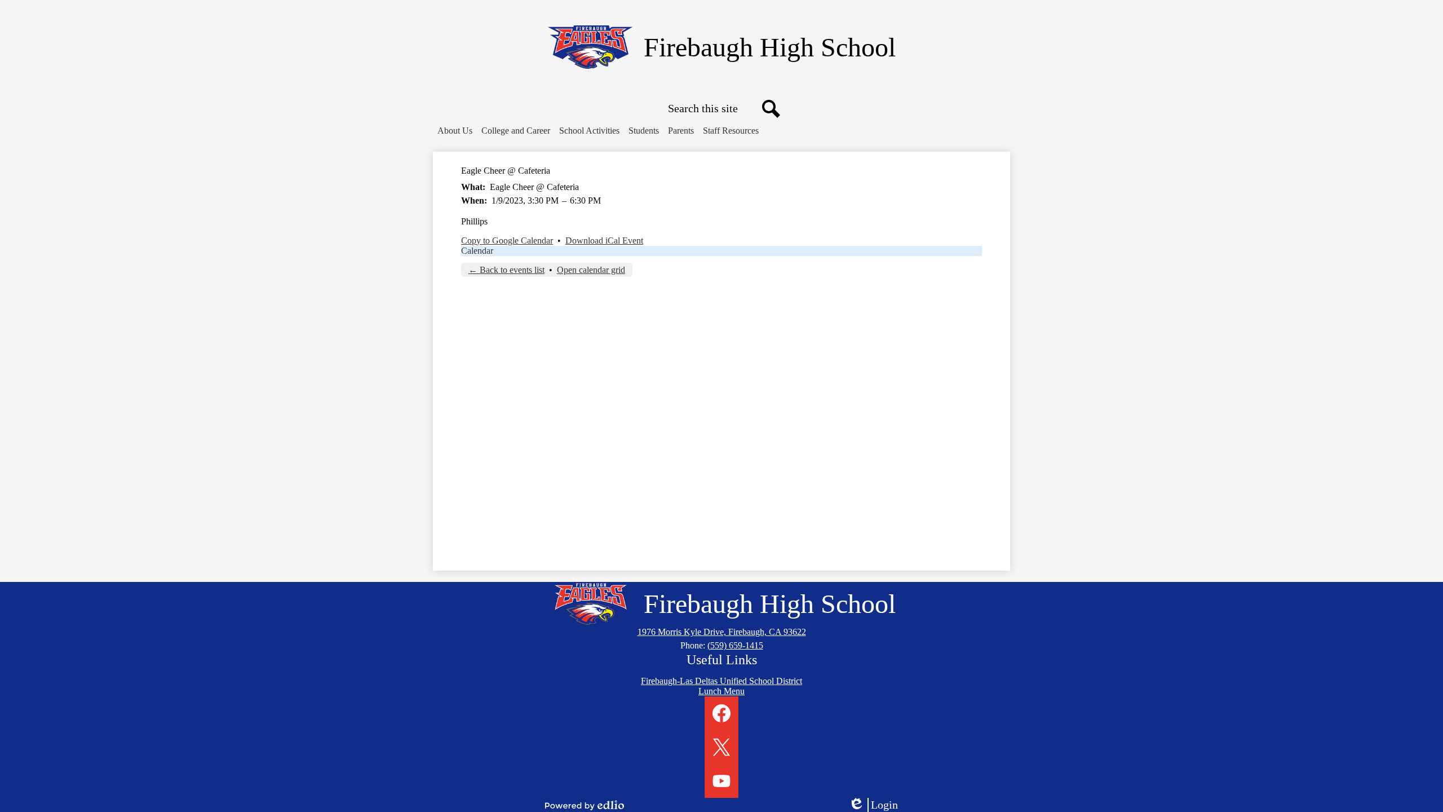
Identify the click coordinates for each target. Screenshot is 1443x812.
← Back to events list (506, 270)
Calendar (477, 250)
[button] (455, 130)
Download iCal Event (604, 240)
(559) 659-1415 (735, 645)
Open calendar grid (591, 270)
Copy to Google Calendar (507, 240)
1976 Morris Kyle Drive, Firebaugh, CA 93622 (722, 632)
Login (877, 805)
